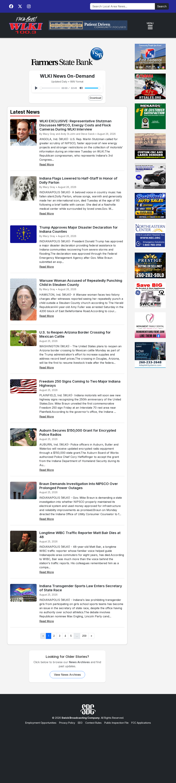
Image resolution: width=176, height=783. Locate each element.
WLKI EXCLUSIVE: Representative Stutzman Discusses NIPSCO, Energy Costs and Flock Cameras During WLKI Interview (75, 125)
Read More (46, 164)
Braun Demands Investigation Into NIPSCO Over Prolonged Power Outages (78, 486)
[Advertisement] (88, 750)
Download (95, 97)
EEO (80, 722)
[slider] (50, 88)
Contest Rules (93, 722)
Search (162, 6)
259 (84, 635)
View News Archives (67, 674)
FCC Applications (141, 722)
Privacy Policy (67, 722)
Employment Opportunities (40, 722)
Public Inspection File (116, 722)
